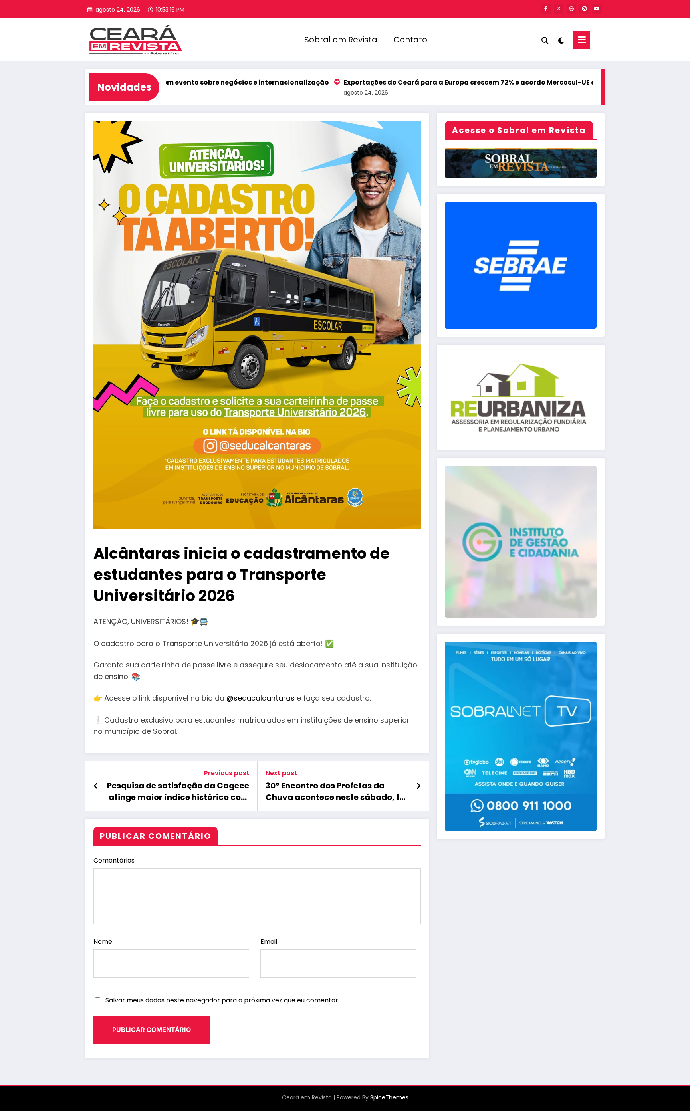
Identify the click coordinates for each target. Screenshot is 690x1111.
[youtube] (597, 9)
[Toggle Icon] (581, 40)
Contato (410, 39)
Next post (281, 773)
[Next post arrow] (418, 786)
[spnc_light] (560, 39)
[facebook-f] (546, 9)
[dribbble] (571, 9)
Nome (102, 941)
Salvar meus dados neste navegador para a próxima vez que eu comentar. (222, 1000)
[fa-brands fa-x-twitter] (558, 9)
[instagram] (584, 9)
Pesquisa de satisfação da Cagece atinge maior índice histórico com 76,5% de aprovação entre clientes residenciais (178, 791)
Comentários (114, 860)
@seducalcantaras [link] (260, 698)
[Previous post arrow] (96, 786)
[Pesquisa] (545, 39)
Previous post (226, 773)
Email (268, 941)
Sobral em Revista (340, 39)
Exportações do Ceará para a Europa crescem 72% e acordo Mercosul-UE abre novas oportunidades (449, 82)
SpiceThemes (389, 1097)
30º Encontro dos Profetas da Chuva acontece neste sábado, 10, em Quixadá (336, 791)
